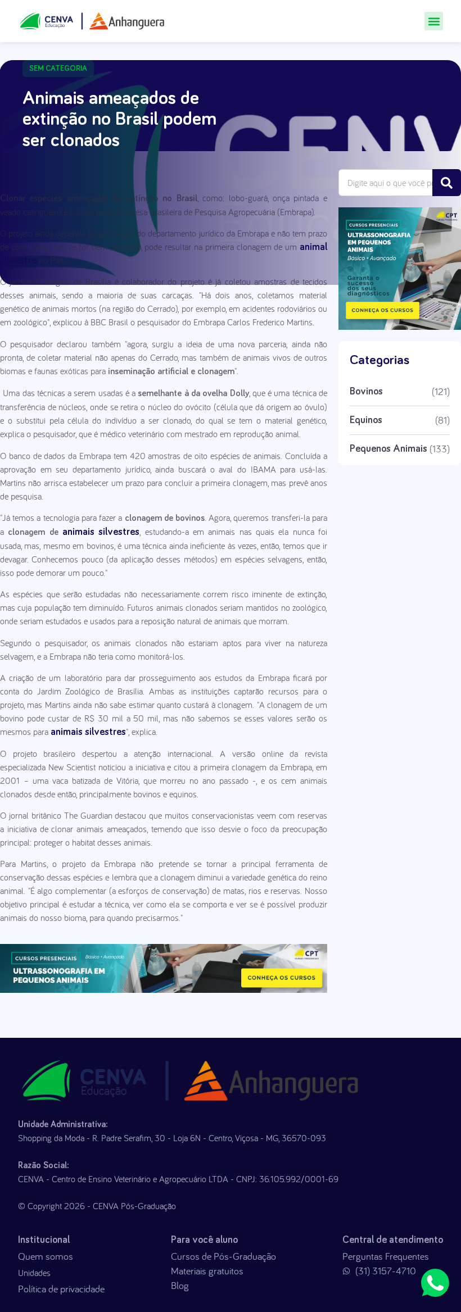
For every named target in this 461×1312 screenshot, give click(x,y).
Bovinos (366, 392)
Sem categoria (58, 68)
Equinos (366, 420)
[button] (433, 21)
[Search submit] (446, 182)
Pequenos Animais (388, 449)
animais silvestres (99, 532)
